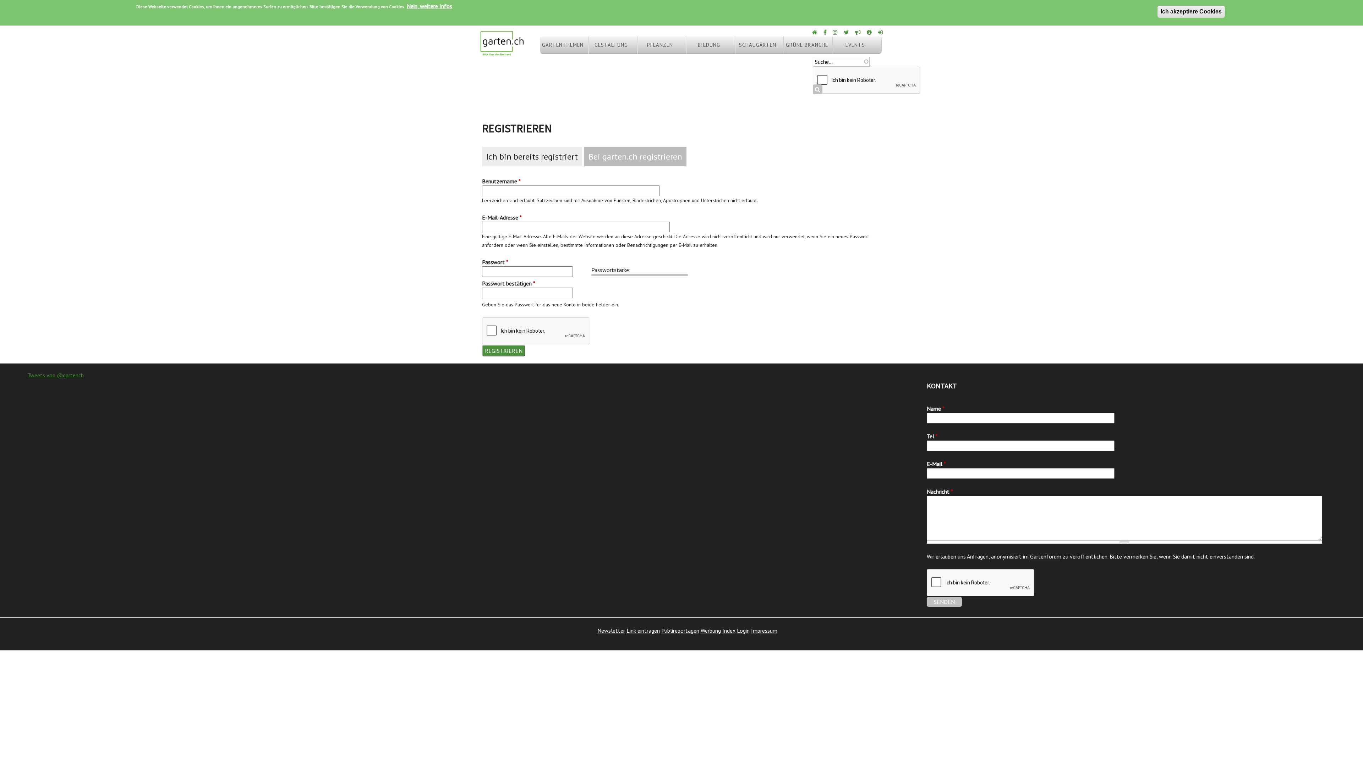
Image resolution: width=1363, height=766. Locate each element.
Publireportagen (680, 630)
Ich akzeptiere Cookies (1191, 12)
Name (936, 408)
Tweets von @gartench (55, 375)
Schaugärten (757, 44)
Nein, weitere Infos (429, 6)
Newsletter (611, 630)
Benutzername (501, 181)
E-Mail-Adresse (502, 217)
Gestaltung (611, 44)
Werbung (711, 630)
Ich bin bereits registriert (532, 156)
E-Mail (936, 463)
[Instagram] (836, 32)
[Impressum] (870, 32)
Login (743, 630)
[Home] (815, 32)
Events (855, 44)
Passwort (495, 262)
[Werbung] (858, 32)
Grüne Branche (807, 44)
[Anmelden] (881, 32)
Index (728, 630)
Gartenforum (1045, 556)
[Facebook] (825, 32)
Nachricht (940, 491)
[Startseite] (502, 52)
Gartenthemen (563, 44)
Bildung (709, 44)
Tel (932, 436)
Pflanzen (660, 44)
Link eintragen (643, 630)
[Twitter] (847, 32)
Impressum (764, 630)
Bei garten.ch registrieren (635, 156)
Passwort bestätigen (508, 283)
